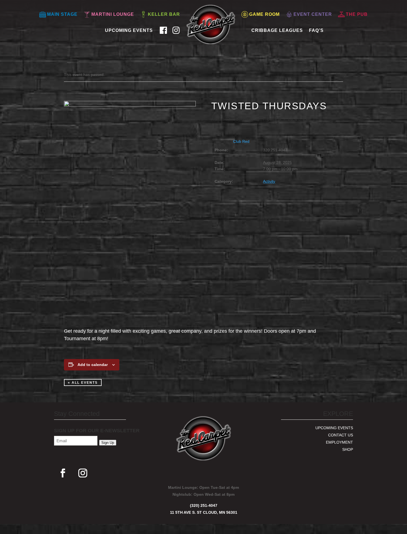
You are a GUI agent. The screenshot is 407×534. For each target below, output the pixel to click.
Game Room (264, 14)
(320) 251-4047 (203, 505)
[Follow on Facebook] (63, 473)
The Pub (357, 14)
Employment (339, 442)
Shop (347, 449)
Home (191, 28)
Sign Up (107, 443)
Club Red (241, 141)
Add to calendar (93, 364)
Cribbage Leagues (277, 30)
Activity (269, 181)
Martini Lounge (112, 14)
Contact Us (340, 435)
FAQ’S (316, 30)
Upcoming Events (129, 30)
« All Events (83, 383)
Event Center (312, 14)
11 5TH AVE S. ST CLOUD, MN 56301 (203, 512)
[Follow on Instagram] (83, 473)
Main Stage (62, 14)
